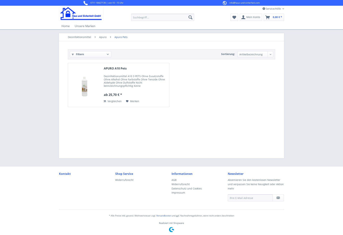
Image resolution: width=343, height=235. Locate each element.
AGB (174, 180)
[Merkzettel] (234, 17)
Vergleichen (114, 101)
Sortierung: (228, 54)
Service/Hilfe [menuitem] (273, 8)
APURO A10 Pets (115, 68)
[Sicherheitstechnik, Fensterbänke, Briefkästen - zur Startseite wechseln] (86, 14)
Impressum (178, 192)
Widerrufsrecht (124, 180)
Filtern (79, 54)
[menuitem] (162, 17)
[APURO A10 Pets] (85, 85)
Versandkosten (163, 215)
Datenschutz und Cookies (187, 188)
